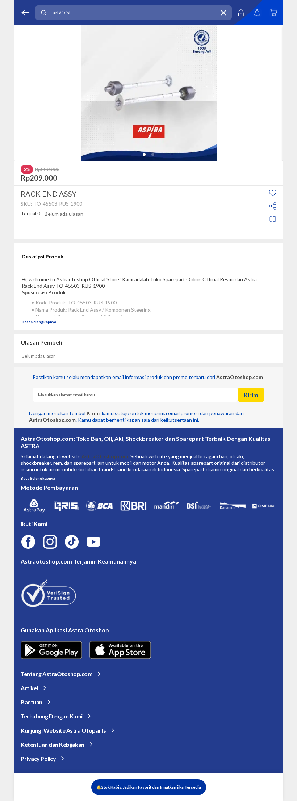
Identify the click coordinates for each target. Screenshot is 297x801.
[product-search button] (43, 13)
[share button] (272, 206)
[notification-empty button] (257, 12)
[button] (144, 154)
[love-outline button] (272, 193)
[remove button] (223, 13)
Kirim (251, 394)
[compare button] (272, 219)
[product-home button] (241, 12)
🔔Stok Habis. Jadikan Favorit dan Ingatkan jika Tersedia (148, 787)
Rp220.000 (47, 169)
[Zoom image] (148, 93)
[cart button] (273, 12)
